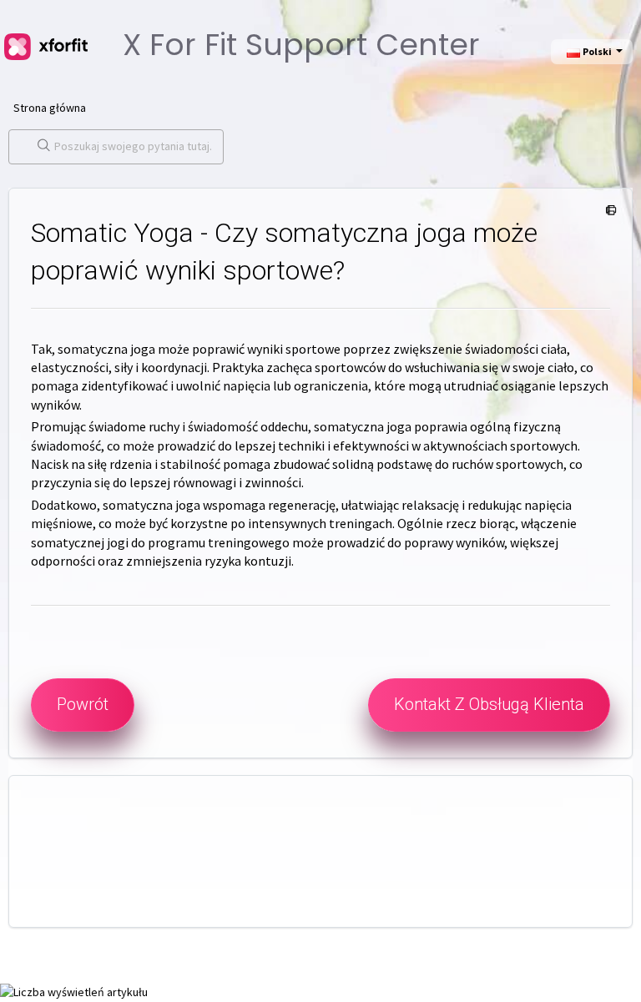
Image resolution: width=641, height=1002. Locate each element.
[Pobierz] (289, 492)
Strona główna (49, 107)
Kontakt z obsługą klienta (489, 704)
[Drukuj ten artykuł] (608, 211)
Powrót (83, 704)
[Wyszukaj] (40, 147)
